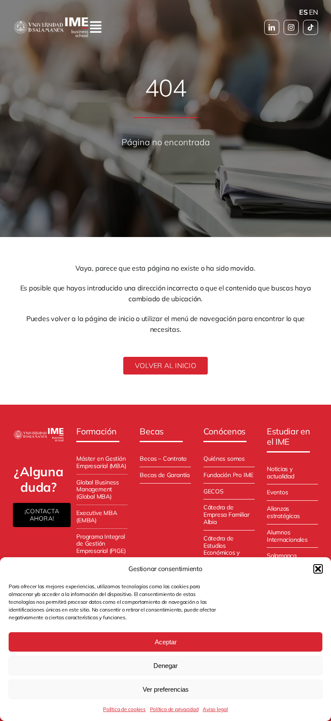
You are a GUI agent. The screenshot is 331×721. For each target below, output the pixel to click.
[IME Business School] (38, 430)
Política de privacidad (174, 709)
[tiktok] (310, 27)
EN (313, 12)
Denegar (165, 665)
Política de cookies (124, 709)
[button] (318, 569)
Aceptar (166, 642)
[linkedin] (271, 27)
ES (303, 12)
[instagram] (291, 27)
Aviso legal (215, 709)
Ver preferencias (166, 689)
